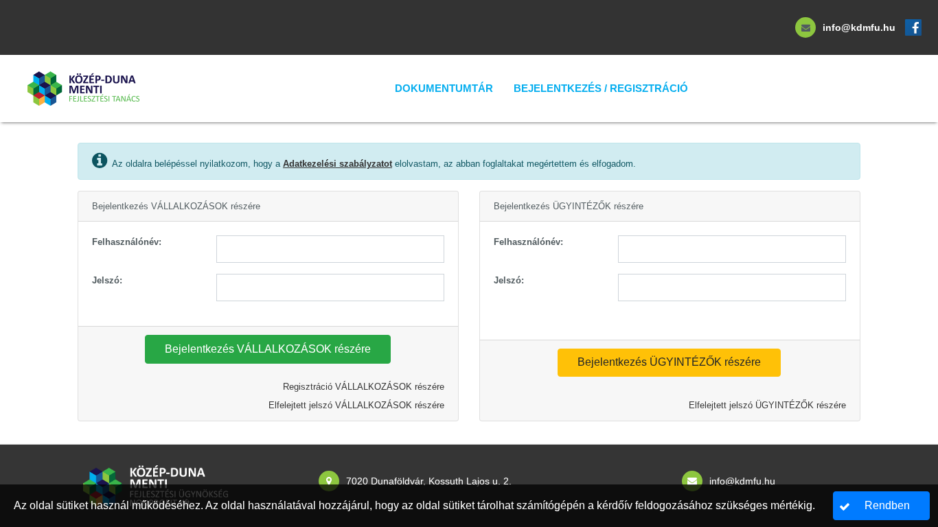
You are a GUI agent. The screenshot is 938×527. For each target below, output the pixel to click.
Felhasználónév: (126, 242)
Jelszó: (107, 280)
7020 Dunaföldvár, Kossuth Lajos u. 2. (429, 481)
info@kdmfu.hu (859, 27)
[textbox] (330, 249)
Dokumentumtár (444, 88)
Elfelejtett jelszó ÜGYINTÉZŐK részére (767, 405)
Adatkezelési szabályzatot (337, 164)
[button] (268, 349)
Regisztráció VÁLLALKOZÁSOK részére (363, 387)
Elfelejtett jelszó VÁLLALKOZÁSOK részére (356, 405)
